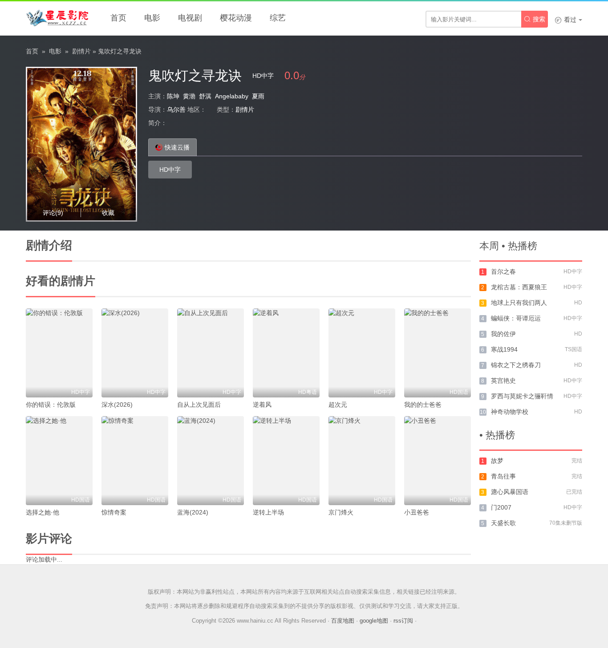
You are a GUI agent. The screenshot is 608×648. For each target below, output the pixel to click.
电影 (152, 17)
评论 (53, 212)
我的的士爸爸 (423, 404)
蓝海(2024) (192, 512)
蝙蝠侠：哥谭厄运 (516, 318)
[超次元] (361, 352)
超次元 (337, 404)
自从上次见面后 (199, 404)
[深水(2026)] (134, 352)
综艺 (278, 17)
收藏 (108, 212)
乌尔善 (176, 109)
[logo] (57, 18)
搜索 (534, 19)
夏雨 (258, 96)
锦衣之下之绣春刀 (516, 365)
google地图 (374, 620)
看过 (565, 19)
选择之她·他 (42, 512)
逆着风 (262, 404)
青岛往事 (503, 476)
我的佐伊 (503, 333)
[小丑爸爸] (437, 460)
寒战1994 (504, 349)
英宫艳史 (503, 380)
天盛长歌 (503, 522)
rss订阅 (403, 620)
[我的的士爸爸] (437, 352)
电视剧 (190, 17)
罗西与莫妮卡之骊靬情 (522, 396)
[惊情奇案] (134, 460)
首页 (118, 17)
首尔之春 (503, 271)
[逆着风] (286, 352)
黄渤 (189, 96)
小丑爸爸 (416, 512)
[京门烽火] (361, 460)
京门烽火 (340, 512)
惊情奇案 (113, 512)
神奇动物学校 (509, 411)
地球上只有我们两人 (519, 302)
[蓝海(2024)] (210, 460)
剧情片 (81, 51)
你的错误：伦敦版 (51, 404)
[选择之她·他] (59, 460)
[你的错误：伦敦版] (59, 352)
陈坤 (173, 96)
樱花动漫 (236, 17)
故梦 (497, 460)
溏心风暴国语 (509, 491)
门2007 (501, 507)
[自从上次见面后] (210, 352)
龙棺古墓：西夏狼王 (519, 287)
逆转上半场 (268, 512)
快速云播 (177, 147)
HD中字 (170, 169)
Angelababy (231, 96)
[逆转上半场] (286, 460)
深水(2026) (117, 404)
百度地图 (342, 620)
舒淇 (205, 96)
